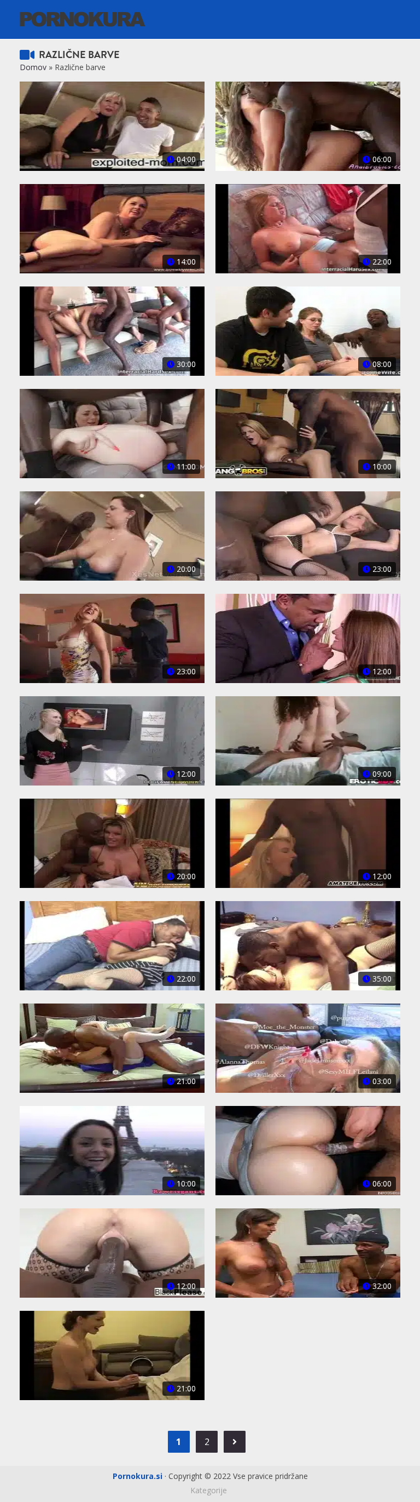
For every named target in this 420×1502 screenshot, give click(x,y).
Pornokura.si (137, 1476)
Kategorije (208, 1490)
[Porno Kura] (82, 18)
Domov (33, 67)
